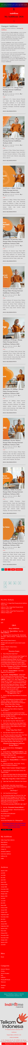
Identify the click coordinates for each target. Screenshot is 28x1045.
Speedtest (3, 985)
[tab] (14, 9)
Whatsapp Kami (19, 820)
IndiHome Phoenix (11, 636)
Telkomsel (3, 982)
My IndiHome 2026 (14, 16)
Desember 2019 (4, 935)
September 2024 (5, 914)
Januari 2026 (4, 886)
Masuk (2, 957)
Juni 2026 (3, 875)
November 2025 (4, 891)
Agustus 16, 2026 (8, 194)
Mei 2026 (3, 877)
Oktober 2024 (4, 912)
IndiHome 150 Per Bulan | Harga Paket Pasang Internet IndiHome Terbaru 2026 (13, 442)
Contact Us (3, 849)
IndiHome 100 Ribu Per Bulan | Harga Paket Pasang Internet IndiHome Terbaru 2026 (13, 543)
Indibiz (2, 858)
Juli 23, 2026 (7, 395)
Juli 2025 (3, 898)
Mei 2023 (3, 919)
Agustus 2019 (4, 942)
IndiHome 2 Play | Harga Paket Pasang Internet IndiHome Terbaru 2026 (13, 141)
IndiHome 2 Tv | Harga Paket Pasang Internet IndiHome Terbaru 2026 (13, 90)
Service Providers (5, 973)
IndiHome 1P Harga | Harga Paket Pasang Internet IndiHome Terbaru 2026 (12, 342)
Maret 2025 (3, 905)
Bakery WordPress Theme (11, 994)
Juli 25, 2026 (7, 295)
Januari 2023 (4, 923)
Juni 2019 (3, 944)
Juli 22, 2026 (7, 446)
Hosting (2, 971)
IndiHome (3, 977)
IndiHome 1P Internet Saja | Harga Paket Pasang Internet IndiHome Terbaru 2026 (13, 241)
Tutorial (2, 987)
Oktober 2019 (4, 940)
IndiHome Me (4, 856)
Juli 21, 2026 (7, 496)
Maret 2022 (3, 930)
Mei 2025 (3, 903)
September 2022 (5, 926)
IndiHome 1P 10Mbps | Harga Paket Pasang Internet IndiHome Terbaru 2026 (13, 391)
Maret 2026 (3, 882)
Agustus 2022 (4, 928)
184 (13, 569)
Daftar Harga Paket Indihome (8, 840)
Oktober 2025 (4, 893)
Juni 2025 (3, 900)
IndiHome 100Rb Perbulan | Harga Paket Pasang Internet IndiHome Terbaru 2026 (13, 492)
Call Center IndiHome (6, 853)
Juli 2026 (3, 873)
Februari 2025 (4, 907)
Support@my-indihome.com (14, 1034)
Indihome (17, 93)
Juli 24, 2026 (7, 346)
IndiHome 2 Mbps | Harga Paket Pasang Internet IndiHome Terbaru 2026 (12, 190)
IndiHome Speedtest (5, 847)
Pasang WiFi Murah (5, 979)
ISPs (2, 975)
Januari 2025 (4, 910)
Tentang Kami (4, 844)
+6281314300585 (14, 1037)
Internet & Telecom (5, 969)
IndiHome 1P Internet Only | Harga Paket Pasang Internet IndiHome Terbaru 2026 (13, 291)
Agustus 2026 (4, 870)
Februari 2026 (4, 884)
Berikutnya (19, 569)
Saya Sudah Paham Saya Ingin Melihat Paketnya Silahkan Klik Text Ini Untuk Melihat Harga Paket (14, 825)
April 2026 (3, 880)
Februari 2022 (4, 933)
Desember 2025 (4, 889)
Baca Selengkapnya (10, 111)
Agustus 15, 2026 (8, 245)
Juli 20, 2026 (7, 547)
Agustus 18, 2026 (8, 93)
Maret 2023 (3, 921)
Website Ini (24, 759)
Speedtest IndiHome (5, 851)
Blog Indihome (4, 842)
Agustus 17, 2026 (8, 145)
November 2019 (4, 937)
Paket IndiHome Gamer (16, 726)
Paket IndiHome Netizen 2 (16, 724)
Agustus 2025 (4, 896)
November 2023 (4, 916)
